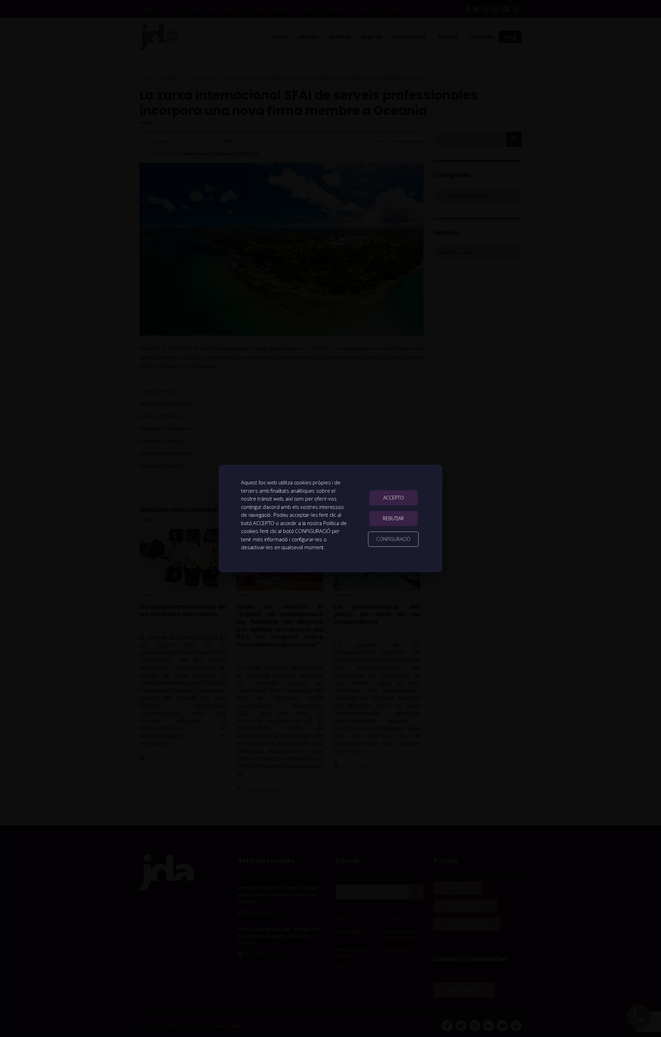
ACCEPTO (393, 497)
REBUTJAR (393, 518)
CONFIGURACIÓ (393, 539)
